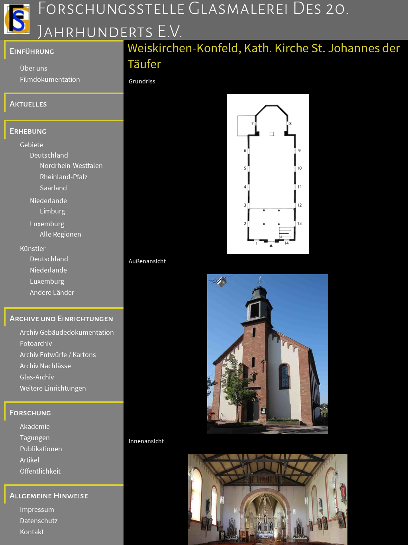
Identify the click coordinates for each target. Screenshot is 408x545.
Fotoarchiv (36, 343)
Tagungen (35, 437)
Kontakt (32, 531)
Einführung (32, 51)
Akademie (35, 426)
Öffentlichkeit (40, 471)
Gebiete (31, 144)
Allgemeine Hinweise (49, 495)
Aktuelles (28, 103)
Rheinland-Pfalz (64, 176)
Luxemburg (47, 223)
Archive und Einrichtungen (61, 318)
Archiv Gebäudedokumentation (67, 332)
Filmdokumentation (50, 79)
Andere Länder (52, 292)
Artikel (29, 460)
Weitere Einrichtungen (53, 388)
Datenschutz (39, 520)
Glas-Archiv (37, 377)
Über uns (33, 68)
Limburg (52, 211)
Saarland (53, 188)
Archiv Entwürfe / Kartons (58, 354)
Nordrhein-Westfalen (71, 165)
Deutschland (49, 155)
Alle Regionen (60, 234)
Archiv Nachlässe (45, 365)
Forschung (30, 412)
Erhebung (28, 130)
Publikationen (41, 448)
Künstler (32, 248)
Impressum (37, 509)
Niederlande (48, 200)
